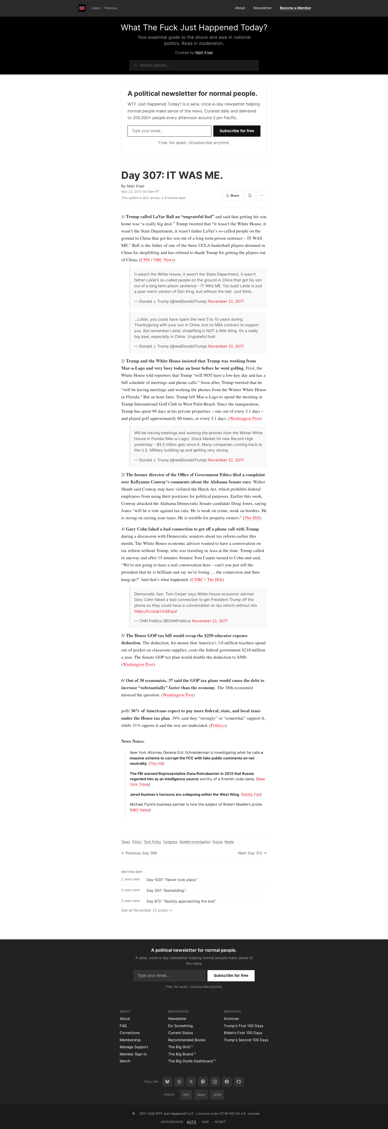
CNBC (197, 579)
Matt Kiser (204, 52)
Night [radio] (220, 1122)
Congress (170, 842)
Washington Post (245, 418)
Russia (218, 842)
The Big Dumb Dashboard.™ (192, 1061)
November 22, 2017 (226, 301)
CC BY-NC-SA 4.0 (232, 1113)
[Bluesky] (167, 1082)
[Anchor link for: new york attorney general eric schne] (128, 752)
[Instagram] (215, 1082)
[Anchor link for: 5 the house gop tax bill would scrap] (119, 635)
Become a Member (295, 8)
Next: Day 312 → (252, 853)
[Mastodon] (203, 1082)
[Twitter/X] (191, 1082)
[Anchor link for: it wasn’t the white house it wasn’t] (132, 274)
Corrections (130, 1032)
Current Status (180, 1032)
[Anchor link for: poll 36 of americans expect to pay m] (119, 710)
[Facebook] (227, 1082)
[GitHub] (239, 1082)
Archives (231, 1018)
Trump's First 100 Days (243, 1026)
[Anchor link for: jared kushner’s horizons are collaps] (128, 794)
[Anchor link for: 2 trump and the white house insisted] (119, 360)
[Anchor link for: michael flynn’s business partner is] (128, 804)
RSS (186, 1094)
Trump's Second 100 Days (246, 1040)
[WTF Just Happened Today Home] (82, 8)
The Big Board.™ (182, 1054)
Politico (218, 725)
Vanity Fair (251, 794)
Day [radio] (205, 1122)
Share (234, 195)
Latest (96, 8)
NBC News (164, 259)
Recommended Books (186, 1040)
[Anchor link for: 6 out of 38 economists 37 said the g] (119, 680)
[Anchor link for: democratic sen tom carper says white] (132, 594)
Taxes (125, 842)
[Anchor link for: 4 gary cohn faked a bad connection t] (119, 529)
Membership (130, 1040)
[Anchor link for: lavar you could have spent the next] (132, 319)
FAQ (123, 1026)
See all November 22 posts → (146, 910)
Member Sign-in (133, 1054)
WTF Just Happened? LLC (175, 1113)
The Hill (252, 518)
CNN (145, 259)
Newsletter (262, 8)
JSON (217, 1094)
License (253, 1113)
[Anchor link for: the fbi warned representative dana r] (128, 773)
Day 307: (172, 175)
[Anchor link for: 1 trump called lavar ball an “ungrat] (119, 216)
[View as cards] (250, 195)
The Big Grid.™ (180, 1047)
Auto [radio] (191, 1122)
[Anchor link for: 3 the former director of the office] (119, 474)
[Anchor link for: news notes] (119, 741)
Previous (111, 8)
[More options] (262, 195)
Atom (201, 1094)
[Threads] (179, 1082)
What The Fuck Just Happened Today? (194, 27)
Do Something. (181, 1026)
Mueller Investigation (195, 842)
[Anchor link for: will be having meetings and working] (132, 433)
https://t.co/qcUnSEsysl (155, 611)
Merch (125, 1061)
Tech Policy (152, 842)
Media (229, 842)
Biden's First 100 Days (243, 1032)
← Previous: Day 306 (139, 853)
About (240, 8)
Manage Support (134, 1047)
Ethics (137, 842)
